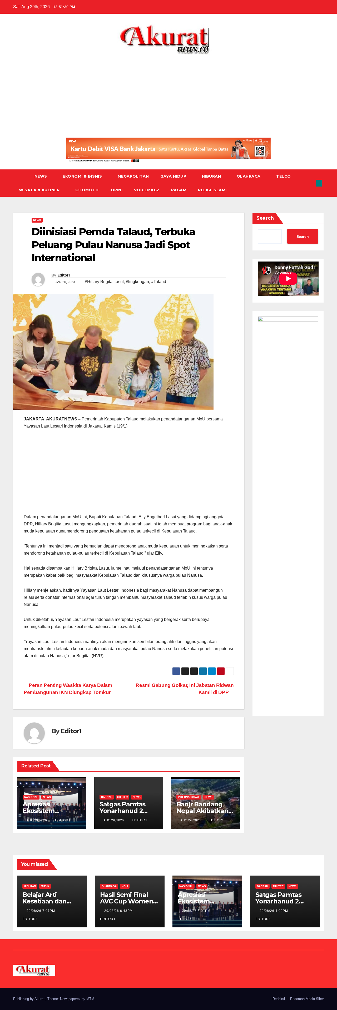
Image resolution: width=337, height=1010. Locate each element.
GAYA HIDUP (173, 176)
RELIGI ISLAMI (212, 190)
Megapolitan (133, 176)
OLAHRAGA (249, 176)
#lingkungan (137, 281)
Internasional (189, 797)
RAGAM (179, 190)
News (41, 176)
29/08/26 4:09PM (274, 911)
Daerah (106, 797)
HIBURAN (212, 176)
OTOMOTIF (87, 190)
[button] (310, 183)
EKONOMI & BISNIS (83, 176)
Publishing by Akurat (29, 999)
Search (265, 218)
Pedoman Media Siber (307, 999)
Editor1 (63, 275)
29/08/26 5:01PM (196, 911)
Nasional (31, 797)
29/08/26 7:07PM (41, 911)
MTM (90, 999)
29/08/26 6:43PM (119, 911)
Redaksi (278, 999)
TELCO (283, 176)
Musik (45, 886)
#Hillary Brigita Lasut (104, 281)
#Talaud (158, 281)
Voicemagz (147, 190)
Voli (125, 886)
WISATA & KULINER (40, 190)
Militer (122, 797)
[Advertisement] (168, 94)
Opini (117, 190)
